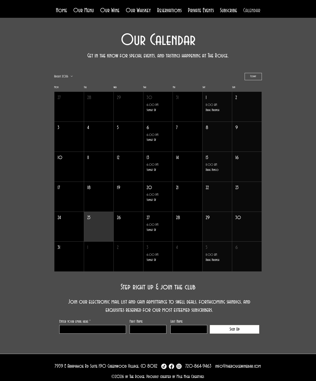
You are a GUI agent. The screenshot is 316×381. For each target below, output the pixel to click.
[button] (83, 10)
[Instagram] (179, 366)
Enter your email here (73, 321)
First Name (136, 321)
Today (253, 76)
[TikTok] (164, 366)
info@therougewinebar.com (238, 366)
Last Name (176, 321)
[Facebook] (171, 366)
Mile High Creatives (190, 376)
